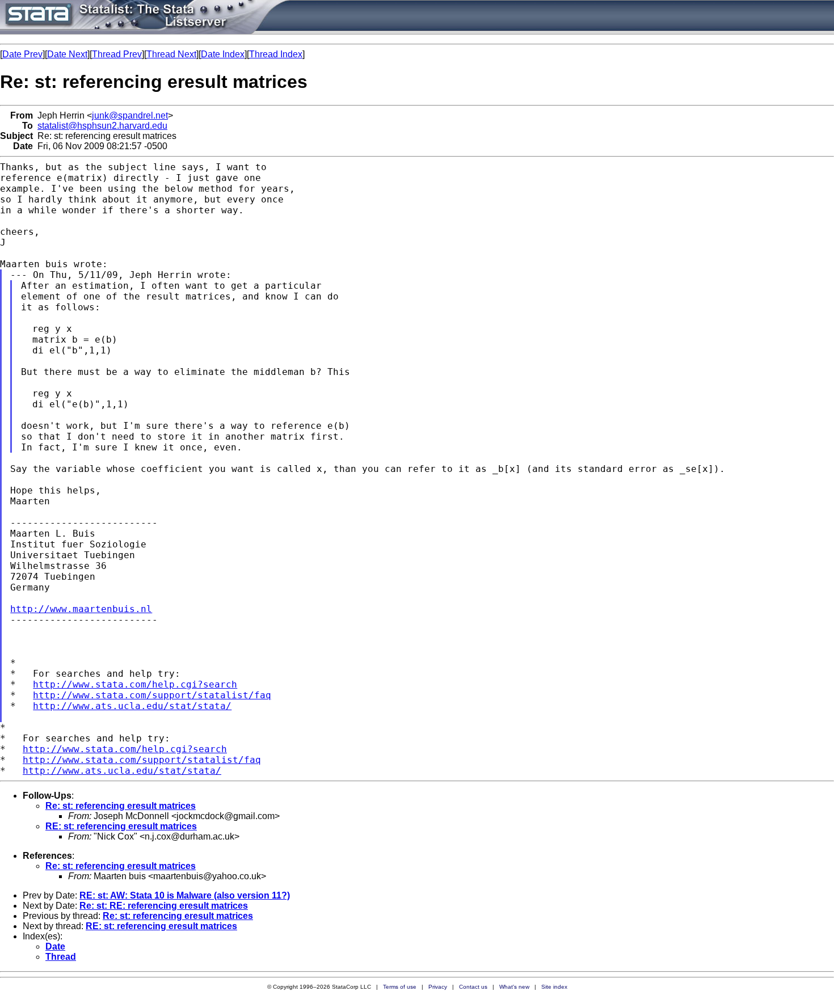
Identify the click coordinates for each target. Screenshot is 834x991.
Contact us (473, 987)
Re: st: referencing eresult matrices (120, 806)
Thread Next (171, 54)
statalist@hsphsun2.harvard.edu (102, 125)
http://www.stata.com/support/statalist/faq (152, 695)
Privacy (437, 987)
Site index (554, 987)
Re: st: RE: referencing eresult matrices (163, 905)
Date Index (223, 54)
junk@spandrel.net (130, 115)
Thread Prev (117, 54)
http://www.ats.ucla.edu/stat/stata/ (132, 706)
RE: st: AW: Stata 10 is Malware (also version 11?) (184, 895)
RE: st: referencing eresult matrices (121, 826)
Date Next (67, 54)
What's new (514, 987)
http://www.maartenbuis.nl (81, 609)
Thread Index (275, 54)
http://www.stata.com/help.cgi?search (135, 684)
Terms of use (399, 987)
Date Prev (22, 54)
